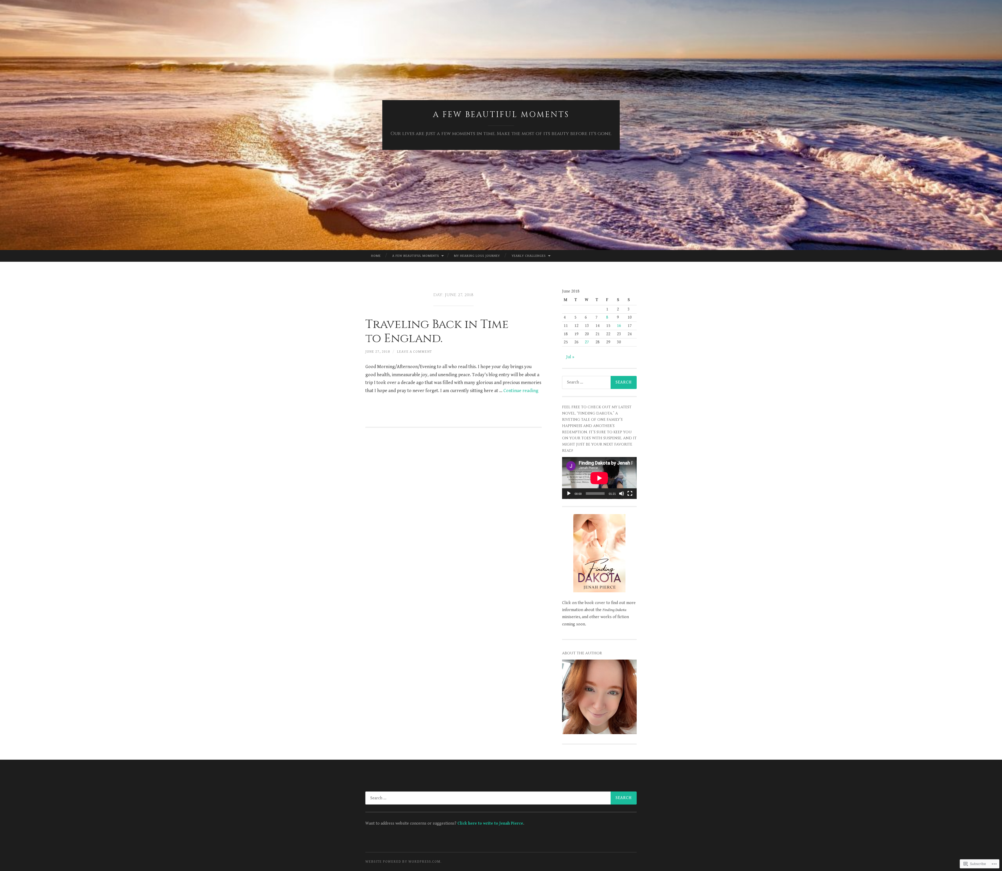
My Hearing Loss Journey (477, 256)
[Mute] (621, 493)
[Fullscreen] (630, 493)
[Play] (568, 493)
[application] (599, 478)
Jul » (570, 357)
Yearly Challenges (529, 256)
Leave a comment (414, 352)
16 (619, 325)
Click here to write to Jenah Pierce (490, 823)
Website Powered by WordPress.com (402, 862)
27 (587, 342)
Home (376, 256)
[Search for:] (599, 382)
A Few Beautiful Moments (501, 114)
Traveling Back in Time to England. (437, 331)
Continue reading (520, 390)
